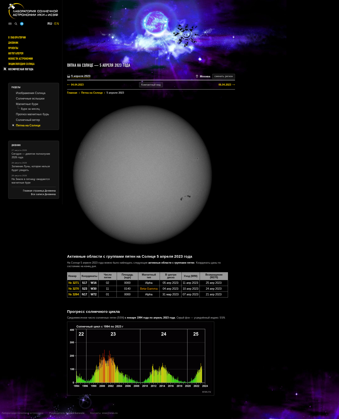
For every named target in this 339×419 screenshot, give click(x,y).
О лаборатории (17, 37)
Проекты (13, 48)
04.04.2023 (77, 84)
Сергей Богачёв (75, 413)
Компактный (151, 84)
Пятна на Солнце (92, 92)
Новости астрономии (20, 59)
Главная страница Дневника (39, 190)
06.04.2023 (225, 84)
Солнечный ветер (28, 119)
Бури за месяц (30, 108)
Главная (72, 92)
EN (56, 23)
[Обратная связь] (10, 24)
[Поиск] (16, 24)
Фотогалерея (16, 53)
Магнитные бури (27, 104)
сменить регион (223, 76)
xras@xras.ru (110, 413)
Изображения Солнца (30, 93)
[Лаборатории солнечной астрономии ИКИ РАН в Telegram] (22, 24)
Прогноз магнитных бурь (32, 114)
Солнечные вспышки (30, 98)
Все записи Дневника (43, 194)
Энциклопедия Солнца (21, 64)
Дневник (13, 43)
